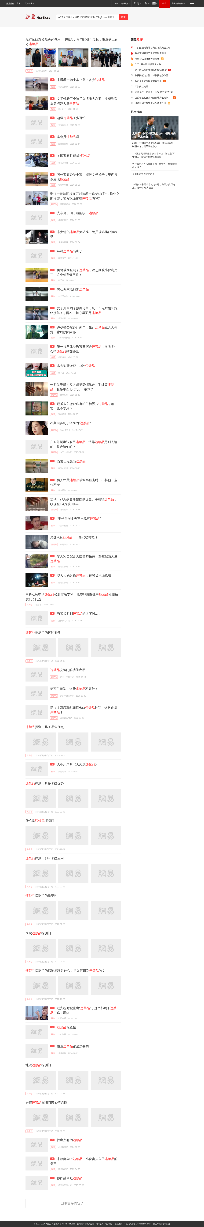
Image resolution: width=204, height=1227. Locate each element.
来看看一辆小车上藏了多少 (80, 80)
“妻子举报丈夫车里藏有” (78, 518)
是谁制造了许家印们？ (143, 174)
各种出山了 (69, 251)
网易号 (29, 71)
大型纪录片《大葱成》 (77, 764)
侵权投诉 (166, 1224)
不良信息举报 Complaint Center (137, 1224)
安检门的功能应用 (67, 670)
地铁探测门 (38, 1065)
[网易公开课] (125, 3)
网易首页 (10, 3)
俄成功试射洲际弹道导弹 (147, 58)
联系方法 (90, 1224)
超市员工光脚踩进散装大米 (148, 80)
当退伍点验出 (71, 461)
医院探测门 (38, 933)
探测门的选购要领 (43, 632)
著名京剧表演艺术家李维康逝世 (150, 53)
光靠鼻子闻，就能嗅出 (77, 213)
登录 (164, 3)
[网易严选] (137, 3)
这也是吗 (67, 137)
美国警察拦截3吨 (73, 156)
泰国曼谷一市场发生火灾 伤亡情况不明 (154, 92)
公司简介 (81, 1224)
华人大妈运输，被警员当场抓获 (83, 575)
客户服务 (109, 1224)
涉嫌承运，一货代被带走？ (74, 537)
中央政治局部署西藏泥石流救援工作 (153, 47)
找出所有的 (69, 1140)
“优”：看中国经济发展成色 (148, 64)
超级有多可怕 (71, 118)
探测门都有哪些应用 (45, 858)
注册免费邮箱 (177, 3)
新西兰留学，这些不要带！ (74, 689)
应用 (18, 3)
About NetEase (68, 1224)
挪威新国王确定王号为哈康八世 (150, 103)
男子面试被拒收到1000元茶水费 (151, 69)
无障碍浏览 (29, 3)
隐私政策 (118, 1224)
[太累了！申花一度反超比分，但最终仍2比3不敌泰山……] (154, 128)
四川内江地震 (141, 86)
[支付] (147, 3)
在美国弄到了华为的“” (70, 423)
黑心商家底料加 (72, 289)
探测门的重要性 (41, 895)
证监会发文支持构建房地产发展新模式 (154, 97)
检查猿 (66, 1027)
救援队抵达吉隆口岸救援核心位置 (151, 75)
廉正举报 (157, 1224)
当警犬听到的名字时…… (78, 613)
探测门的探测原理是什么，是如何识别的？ (65, 970)
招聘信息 (99, 1224)
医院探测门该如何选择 (46, 1102)
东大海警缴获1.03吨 (75, 366)
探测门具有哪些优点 (45, 727)
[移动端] (116, 3)
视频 (53, 87)
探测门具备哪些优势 (45, 783)
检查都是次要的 (72, 1046)
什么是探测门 (40, 821)
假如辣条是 (69, 1178)
